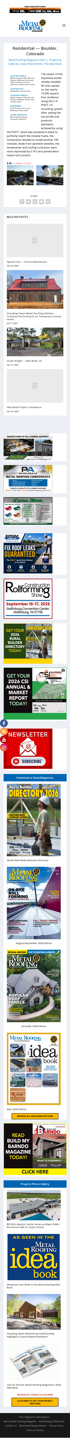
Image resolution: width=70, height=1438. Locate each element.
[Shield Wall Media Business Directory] (34, 820)
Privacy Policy (56, 1425)
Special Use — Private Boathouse (27, 261)
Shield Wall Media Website (33, 1425)
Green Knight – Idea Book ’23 (24, 360)
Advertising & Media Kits (52, 1421)
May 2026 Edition (16, 1109)
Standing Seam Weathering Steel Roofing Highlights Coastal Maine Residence (30, 1335)
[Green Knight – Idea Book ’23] (35, 342)
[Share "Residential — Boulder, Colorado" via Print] (48, 201)
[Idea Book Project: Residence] (35, 386)
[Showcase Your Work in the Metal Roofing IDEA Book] (34, 1257)
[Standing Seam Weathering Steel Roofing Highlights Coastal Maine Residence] (34, 1312)
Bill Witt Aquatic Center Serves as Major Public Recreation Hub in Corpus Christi (33, 1226)
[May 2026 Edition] (34, 1069)
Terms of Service (35, 1430)
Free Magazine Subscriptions (34, 1417)
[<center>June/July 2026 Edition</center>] (34, 986)
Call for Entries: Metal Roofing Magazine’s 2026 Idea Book (34, 1386)
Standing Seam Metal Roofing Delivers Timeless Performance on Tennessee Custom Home (34, 316)
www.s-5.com (23, 163)
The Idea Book (53, 64)
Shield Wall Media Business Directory (28, 860)
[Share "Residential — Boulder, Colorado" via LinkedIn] (35, 201)
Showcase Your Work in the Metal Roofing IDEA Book (33, 1286)
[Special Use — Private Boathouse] (35, 240)
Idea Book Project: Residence (24, 407)
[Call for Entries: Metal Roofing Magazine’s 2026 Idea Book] (34, 1362)
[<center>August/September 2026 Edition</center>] (34, 903)
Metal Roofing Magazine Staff (27, 60)
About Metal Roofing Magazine (20, 1421)
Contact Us (11, 1425)
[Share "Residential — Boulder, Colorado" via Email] (41, 201)
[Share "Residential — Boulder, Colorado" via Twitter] (28, 201)
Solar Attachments (31, 64)
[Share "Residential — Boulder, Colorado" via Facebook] (22, 201)
